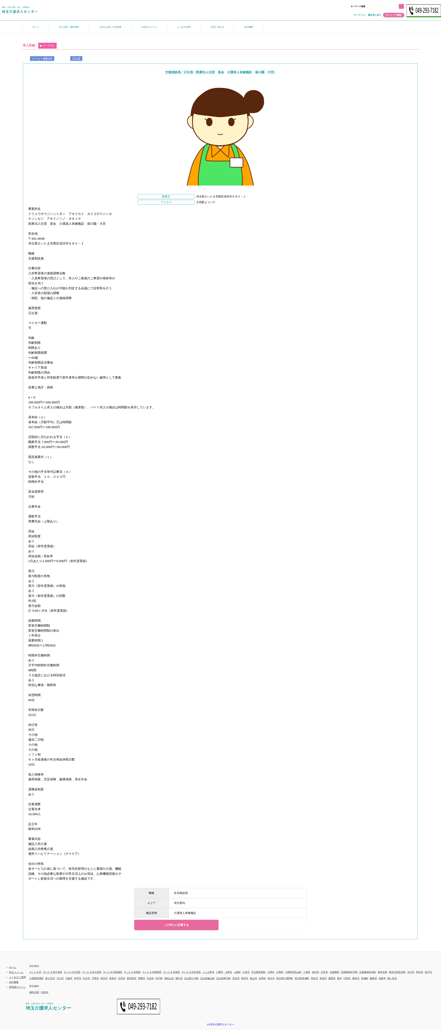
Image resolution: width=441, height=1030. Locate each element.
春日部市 (131, 978)
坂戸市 (428, 972)
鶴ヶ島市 (392, 978)
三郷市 (219, 972)
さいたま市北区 (72, 972)
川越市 (69, 978)
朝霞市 (141, 978)
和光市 (419, 972)
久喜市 (246, 972)
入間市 (270, 972)
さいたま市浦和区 (152, 972)
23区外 (44, 992)
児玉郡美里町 (258, 972)
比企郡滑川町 (223, 978)
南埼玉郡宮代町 (397, 972)
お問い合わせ (217, 27)
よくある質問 (184, 27)
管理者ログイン (17, 987)
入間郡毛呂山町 (293, 972)
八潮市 (306, 972)
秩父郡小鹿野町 (284, 978)
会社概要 (248, 27)
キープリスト (360, 15)
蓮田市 (332, 978)
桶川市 (179, 978)
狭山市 (253, 978)
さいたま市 (35, 972)
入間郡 (279, 972)
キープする (48, 45)
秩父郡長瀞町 (302, 978)
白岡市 (262, 978)
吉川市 (410, 972)
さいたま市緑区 (171, 972)
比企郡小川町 (191, 978)
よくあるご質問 (17, 977)
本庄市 (150, 978)
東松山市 (169, 978)
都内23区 (34, 992)
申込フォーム (16, 972)
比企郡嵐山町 (207, 978)
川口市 (60, 978)
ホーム (35, 27)
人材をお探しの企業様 (110, 27)
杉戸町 (159, 978)
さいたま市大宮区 (91, 972)
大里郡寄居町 (36, 978)
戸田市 (95, 978)
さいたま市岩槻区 (112, 972)
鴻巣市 (382, 978)
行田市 (347, 978)
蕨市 (339, 978)
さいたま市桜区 (132, 972)
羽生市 (314, 978)
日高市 (121, 978)
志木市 (86, 978)
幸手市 (77, 978)
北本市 (324, 972)
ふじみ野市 (208, 972)
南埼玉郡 (382, 972)
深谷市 (236, 978)
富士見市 (50, 978)
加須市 (315, 972)
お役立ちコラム (149, 27)
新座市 (112, 978)
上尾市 (228, 972)
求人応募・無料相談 (69, 27)
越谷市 (356, 978)
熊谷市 (244, 978)
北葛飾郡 (334, 972)
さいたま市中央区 (52, 972)
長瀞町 (364, 978)
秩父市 (271, 978)
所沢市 (104, 978)
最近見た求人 (374, 15)
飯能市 (373, 978)
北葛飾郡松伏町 (367, 972)
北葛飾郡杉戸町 (349, 972)
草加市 (323, 978)
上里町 (237, 972)
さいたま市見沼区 (191, 972)
